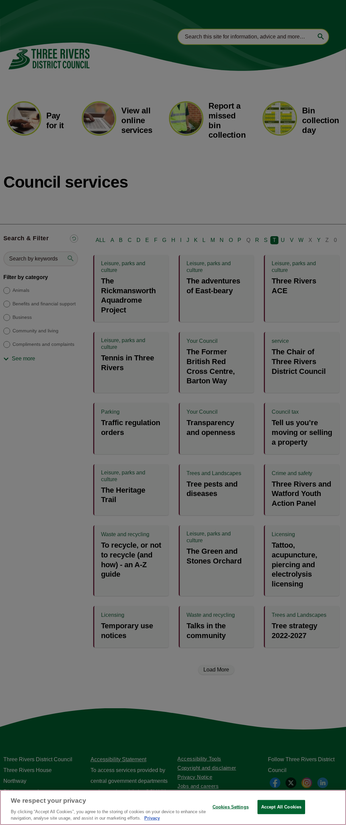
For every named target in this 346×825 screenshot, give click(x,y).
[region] (173, 807)
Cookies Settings (231, 806)
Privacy (152, 818)
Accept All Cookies (281, 806)
